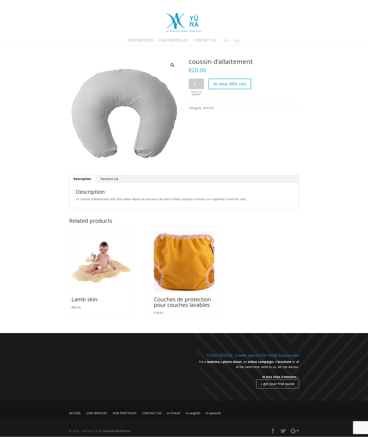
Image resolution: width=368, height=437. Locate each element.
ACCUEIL (75, 413)
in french (173, 413)
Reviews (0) (109, 179)
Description (82, 179)
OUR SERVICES (141, 40)
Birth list (208, 108)
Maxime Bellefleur (117, 431)
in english (193, 413)
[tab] (82, 179)
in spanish (213, 413)
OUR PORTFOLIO (173, 40)
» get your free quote (278, 383)
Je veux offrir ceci (229, 84)
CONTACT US (204, 40)
